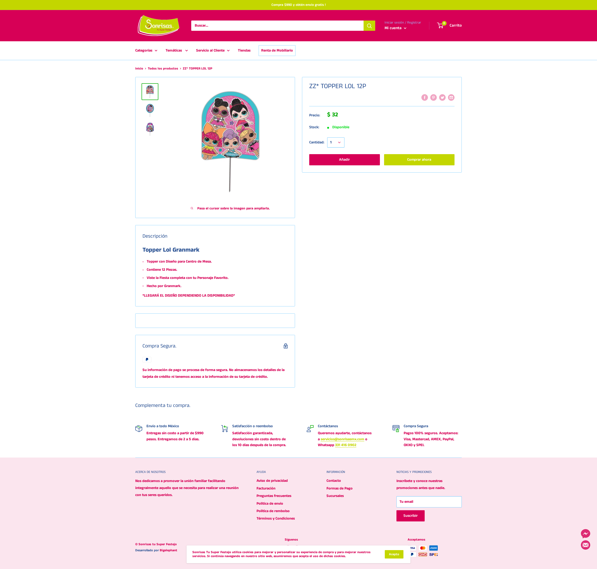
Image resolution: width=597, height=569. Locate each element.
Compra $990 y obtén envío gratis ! (298, 4)
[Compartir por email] (451, 97)
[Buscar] (369, 26)
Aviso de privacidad (272, 480)
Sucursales (335, 496)
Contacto (333, 480)
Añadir (344, 159)
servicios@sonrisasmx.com (342, 439)
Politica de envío (270, 503)
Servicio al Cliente (210, 50)
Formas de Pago (339, 488)
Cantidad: (316, 142)
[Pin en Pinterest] (433, 97)
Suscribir (410, 515)
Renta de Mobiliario (277, 50)
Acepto (394, 554)
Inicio (139, 68)
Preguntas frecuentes (274, 496)
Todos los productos (163, 68)
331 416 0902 (345, 445)
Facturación (266, 488)
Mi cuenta (394, 28)
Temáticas (174, 50)
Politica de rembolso (273, 511)
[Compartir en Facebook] (424, 97)
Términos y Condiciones (276, 518)
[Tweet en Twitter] (442, 97)
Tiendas (244, 50)
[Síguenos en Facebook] (585, 533)
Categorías (143, 50)
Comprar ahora (419, 159)
